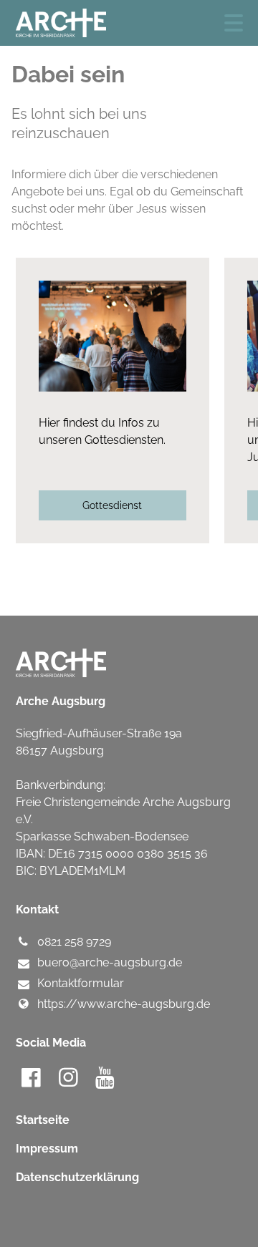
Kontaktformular (80, 983)
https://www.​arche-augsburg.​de (123, 1004)
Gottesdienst (112, 505)
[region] (129, 400)
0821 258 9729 (74, 941)
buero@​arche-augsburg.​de (109, 962)
